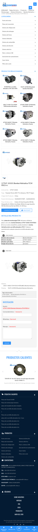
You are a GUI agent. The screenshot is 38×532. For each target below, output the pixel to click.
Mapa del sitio (19, 514)
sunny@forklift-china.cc (22, 479)
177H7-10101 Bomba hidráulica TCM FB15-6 (16, 308)
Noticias (19, 501)
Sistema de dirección (7, 45)
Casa (19, 507)
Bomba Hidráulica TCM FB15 (9, 296)
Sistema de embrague (8, 31)
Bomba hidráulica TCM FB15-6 (18, 294)
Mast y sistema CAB (7, 53)
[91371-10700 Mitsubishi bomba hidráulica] (28, 79)
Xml (19, 504)
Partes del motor (6, 20)
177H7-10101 (5, 294)
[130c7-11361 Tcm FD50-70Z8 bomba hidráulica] (10, 97)
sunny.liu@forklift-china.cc (13, 485)
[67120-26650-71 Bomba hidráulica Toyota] (10, 114)
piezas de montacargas (10, 220)
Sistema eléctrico (6, 49)
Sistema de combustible (8, 42)
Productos (24, 10)
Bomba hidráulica (29, 12)
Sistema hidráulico (16, 12)
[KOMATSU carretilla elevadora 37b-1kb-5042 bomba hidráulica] (10, 79)
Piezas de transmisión (8, 24)
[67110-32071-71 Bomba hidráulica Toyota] (28, 132)
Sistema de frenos (7, 35)
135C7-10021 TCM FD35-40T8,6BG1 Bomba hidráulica (19, 285)
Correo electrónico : (12, 312)
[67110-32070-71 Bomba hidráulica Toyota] (28, 114)
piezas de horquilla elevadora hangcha (11, 405)
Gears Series (5, 60)
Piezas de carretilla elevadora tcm (10, 415)
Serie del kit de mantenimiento (10, 56)
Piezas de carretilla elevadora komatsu (11, 409)
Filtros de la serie (6, 64)
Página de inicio (14, 10)
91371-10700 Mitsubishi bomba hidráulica (20, 288)
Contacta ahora (10, 210)
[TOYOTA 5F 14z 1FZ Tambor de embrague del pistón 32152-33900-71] (19, 369)
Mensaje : (9, 326)
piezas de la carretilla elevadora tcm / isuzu (12, 418)
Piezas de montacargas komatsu (9, 402)
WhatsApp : (9, 319)
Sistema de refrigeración (8, 27)
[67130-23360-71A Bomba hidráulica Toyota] (28, 97)
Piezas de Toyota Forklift (7, 399)
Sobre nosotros (19, 497)
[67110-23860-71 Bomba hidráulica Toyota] (10, 132)
